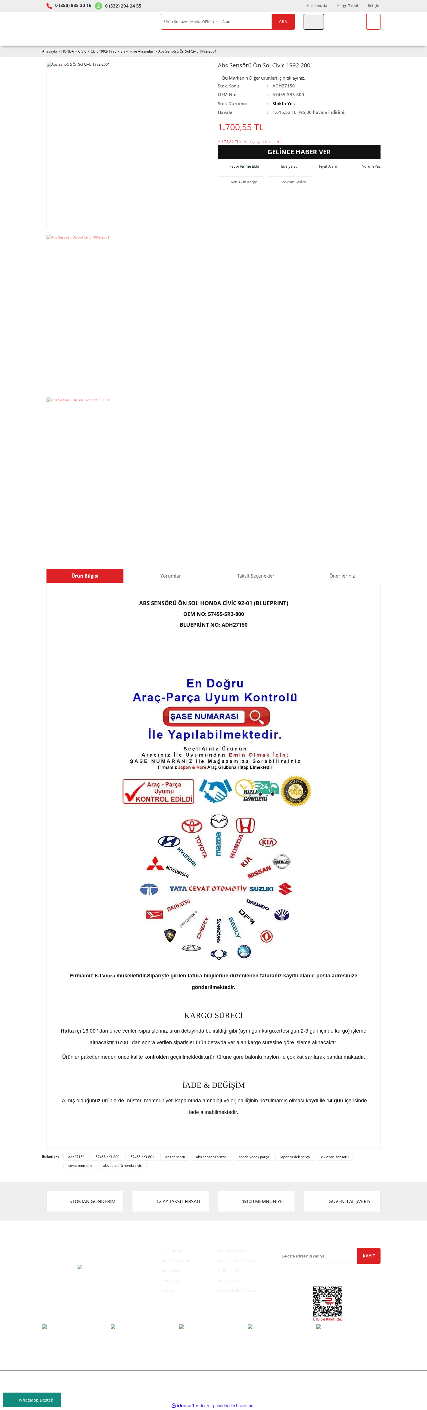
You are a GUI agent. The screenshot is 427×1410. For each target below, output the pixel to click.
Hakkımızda (317, 5)
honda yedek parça (253, 1156)
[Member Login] (314, 22)
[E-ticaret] (213, 1406)
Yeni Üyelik (170, 1280)
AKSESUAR (273, 38)
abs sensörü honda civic (122, 1165)
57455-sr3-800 (107, 1156)
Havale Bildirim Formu (237, 1290)
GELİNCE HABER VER (299, 151)
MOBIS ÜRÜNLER (157, 38)
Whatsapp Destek (36, 1400)
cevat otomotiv (80, 1165)
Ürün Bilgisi (84, 576)
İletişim (374, 5)
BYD (245, 38)
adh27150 (76, 1156)
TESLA (222, 38)
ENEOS (195, 38)
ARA (283, 21)
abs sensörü (175, 1156)
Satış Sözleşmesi (232, 1250)
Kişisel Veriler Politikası (237, 1260)
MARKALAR (309, 38)
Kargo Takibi (347, 5)
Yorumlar (170, 576)
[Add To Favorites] (238, 166)
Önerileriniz (342, 576)
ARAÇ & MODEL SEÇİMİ (72, 38)
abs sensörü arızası (211, 1156)
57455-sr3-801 (142, 1156)
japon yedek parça (295, 1156)
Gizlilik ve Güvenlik (234, 1270)
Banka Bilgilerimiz (176, 1260)
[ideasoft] (183, 1406)
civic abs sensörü (335, 1156)
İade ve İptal (228, 1280)
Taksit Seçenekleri (256, 576)
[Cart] (373, 22)
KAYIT (369, 1256)
